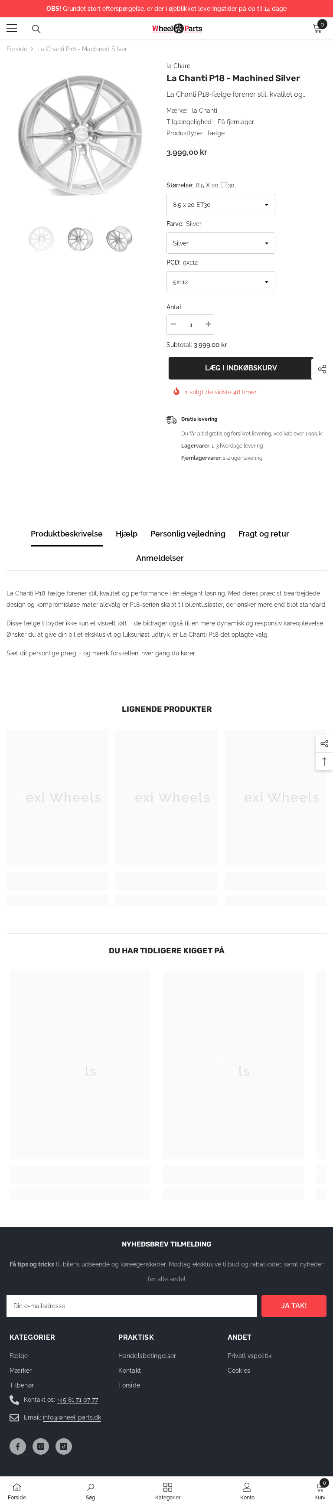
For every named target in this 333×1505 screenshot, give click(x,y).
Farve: (184, 223)
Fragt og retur (263, 533)
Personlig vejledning (187, 533)
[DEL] (318, 369)
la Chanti (179, 65)
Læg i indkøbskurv (239, 368)
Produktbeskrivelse (67, 533)
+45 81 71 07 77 (77, 1399)
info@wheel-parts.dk (72, 1417)
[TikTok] (64, 1446)
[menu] (12, 28)
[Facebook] (18, 1446)
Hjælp (126, 533)
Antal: (174, 307)
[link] (57, 885)
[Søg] (36, 29)
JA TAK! (294, 1306)
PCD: (182, 262)
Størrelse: (200, 185)
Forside (17, 49)
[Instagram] (41, 1446)
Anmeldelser (160, 558)
